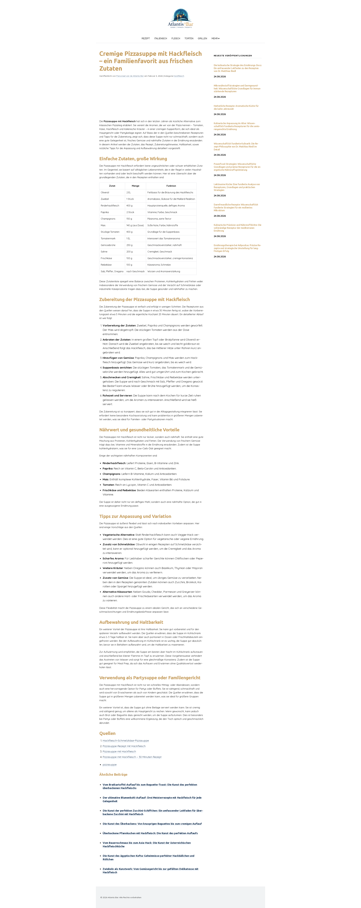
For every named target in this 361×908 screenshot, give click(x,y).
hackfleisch (179, 76)
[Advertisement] (152, 99)
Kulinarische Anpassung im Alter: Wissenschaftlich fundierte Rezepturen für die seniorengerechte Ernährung (237, 126)
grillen (202, 38)
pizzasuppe (110, 764)
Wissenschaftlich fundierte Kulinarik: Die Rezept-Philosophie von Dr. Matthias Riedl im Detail (236, 146)
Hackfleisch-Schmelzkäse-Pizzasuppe (126, 740)
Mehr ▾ (215, 38)
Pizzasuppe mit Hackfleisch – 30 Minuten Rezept (132, 757)
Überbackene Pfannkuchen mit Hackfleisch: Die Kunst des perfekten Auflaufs (150, 833)
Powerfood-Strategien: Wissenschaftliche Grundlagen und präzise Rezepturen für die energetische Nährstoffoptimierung (237, 167)
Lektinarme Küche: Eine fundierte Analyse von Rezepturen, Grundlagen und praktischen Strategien (237, 187)
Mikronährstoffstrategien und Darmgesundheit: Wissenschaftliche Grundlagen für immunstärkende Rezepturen (237, 88)
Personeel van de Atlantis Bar (130, 76)
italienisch (160, 38)
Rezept (146, 38)
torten (189, 38)
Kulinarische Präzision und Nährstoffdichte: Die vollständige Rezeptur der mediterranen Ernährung (237, 228)
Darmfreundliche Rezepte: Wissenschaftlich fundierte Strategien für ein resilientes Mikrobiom (236, 207)
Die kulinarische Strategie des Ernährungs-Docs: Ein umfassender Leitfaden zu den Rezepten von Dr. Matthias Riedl (238, 68)
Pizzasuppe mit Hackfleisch (119, 751)
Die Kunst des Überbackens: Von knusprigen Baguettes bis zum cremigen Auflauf (152, 823)
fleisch (175, 38)
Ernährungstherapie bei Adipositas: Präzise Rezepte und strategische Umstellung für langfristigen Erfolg (237, 248)
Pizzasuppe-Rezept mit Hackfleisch (124, 746)
